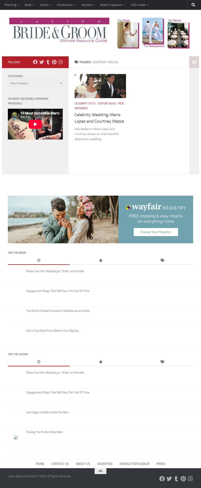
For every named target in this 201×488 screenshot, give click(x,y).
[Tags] (162, 260)
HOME (40, 464)
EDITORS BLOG (107, 103)
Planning (10, 5)
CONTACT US (60, 464)
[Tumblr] (48, 62)
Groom (44, 5)
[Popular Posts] (101, 260)
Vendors (86, 5)
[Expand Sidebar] (194, 62)
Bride (28, 5)
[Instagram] (60, 62)
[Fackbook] (35, 62)
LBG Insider (138, 5)
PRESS (160, 464)
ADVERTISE (104, 464)
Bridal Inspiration (111, 5)
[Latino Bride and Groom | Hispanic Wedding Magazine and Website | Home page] (100, 33)
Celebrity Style (85, 103)
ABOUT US (83, 464)
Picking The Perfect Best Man (44, 432)
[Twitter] (41, 62)
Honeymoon (65, 5)
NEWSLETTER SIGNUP (134, 464)
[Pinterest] (54, 62)
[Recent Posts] (39, 260)
